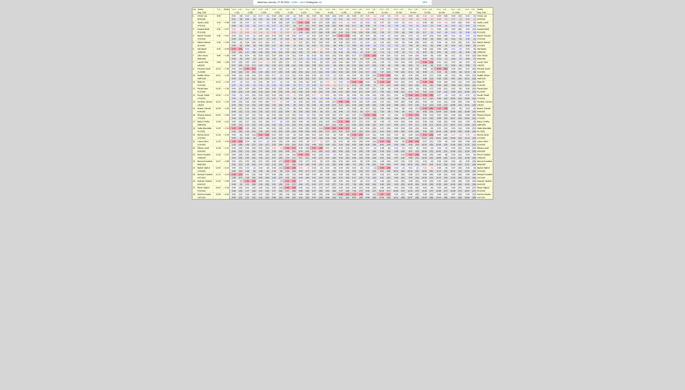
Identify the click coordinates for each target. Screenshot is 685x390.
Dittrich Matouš (203, 42)
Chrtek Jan (202, 16)
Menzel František (204, 161)
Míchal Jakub (203, 135)
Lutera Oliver (203, 141)
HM (320, 2)
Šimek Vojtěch (203, 188)
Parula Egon (202, 89)
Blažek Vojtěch (203, 168)
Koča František (204, 155)
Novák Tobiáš (203, 95)
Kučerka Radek (204, 194)
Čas (218, 9)
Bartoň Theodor (204, 36)
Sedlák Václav (203, 75)
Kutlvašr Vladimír (204, 181)
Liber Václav (202, 55)
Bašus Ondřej (203, 122)
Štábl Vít (201, 82)
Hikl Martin (202, 49)
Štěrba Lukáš (203, 148)
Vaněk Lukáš (203, 22)
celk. (240, 9)
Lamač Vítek (202, 62)
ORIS (424, 2)
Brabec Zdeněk (204, 108)
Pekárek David (203, 69)
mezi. (234, 9)
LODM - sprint (298, 2)
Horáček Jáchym (204, 102)
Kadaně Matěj (203, 29)
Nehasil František (205, 174)
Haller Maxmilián (204, 128)
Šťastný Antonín (204, 115)
